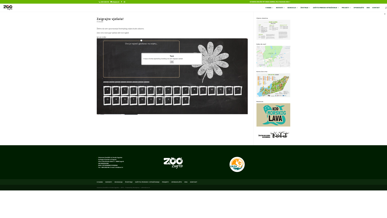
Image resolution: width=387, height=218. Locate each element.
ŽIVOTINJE (304, 8)
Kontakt (376, 8)
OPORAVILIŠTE (359, 8)
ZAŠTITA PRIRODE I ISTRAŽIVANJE (325, 8)
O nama (268, 8)
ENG (368, 8)
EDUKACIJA (292, 8)
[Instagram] (124, 2)
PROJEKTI (345, 8)
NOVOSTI (279, 8)
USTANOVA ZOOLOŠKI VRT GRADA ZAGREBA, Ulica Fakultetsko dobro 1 (270, 2)
